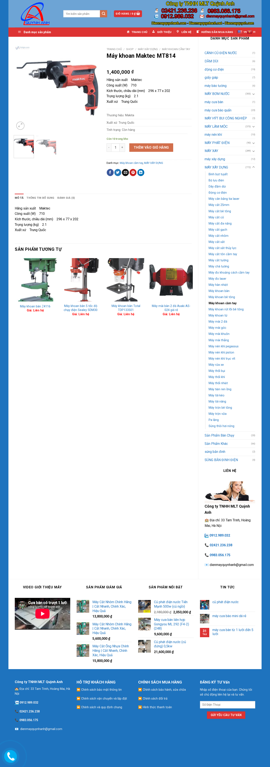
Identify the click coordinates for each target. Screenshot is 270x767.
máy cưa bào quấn (218, 110)
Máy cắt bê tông (220, 211)
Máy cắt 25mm (219, 205)
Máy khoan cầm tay (222, 303)
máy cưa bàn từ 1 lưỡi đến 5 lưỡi (232, 632)
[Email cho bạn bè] (125, 172)
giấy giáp (211, 77)
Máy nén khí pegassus (224, 346)
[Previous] (22, 88)
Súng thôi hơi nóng (221, 426)
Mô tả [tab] (19, 197)
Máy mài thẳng (219, 340)
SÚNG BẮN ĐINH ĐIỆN (221, 460)
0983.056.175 (220, 555)
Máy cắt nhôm (218, 236)
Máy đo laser (217, 279)
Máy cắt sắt (217, 242)
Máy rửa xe (216, 365)
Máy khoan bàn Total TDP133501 (126, 308)
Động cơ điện (218, 192)
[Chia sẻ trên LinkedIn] (140, 172)
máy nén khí (213, 135)
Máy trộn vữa (218, 414)
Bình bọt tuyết (218, 174)
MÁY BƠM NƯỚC (217, 94)
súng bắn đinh (215, 452)
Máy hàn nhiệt (218, 285)
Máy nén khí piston (221, 352)
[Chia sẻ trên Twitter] (117, 172)
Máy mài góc (217, 328)
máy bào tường (216, 86)
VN (245, 32)
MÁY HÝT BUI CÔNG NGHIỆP (226, 118)
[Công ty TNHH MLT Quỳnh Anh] (36, 14)
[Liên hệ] (10, 755)
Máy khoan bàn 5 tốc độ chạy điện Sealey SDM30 (80, 308)
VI (254, 32)
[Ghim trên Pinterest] (133, 172)
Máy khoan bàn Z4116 (35, 306)
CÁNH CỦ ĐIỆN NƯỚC (221, 53)
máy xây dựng (215, 159)
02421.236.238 (221, 545)
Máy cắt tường (218, 260)
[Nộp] (103, 13)
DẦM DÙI (211, 61)
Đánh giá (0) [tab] (66, 197)
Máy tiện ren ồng (220, 389)
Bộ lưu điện (216, 180)
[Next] (93, 88)
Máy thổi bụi (217, 371)
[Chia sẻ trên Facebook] (110, 172)
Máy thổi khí (217, 377)
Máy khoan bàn (219, 291)
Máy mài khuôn (219, 334)
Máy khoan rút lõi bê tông (226, 309)
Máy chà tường (219, 266)
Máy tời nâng (217, 401)
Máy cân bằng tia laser (224, 199)
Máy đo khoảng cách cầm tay (229, 272)
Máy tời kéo (216, 395)
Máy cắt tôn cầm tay (223, 254)
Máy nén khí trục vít (222, 358)
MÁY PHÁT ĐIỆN (217, 143)
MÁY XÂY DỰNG (216, 167)
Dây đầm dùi (217, 186)
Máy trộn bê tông (220, 408)
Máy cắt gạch (218, 229)
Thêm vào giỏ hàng (151, 147)
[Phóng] (20, 126)
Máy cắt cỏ (216, 217)
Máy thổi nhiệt (218, 383)
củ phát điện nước (225, 602)
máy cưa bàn (214, 102)
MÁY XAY (211, 151)
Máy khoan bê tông (222, 297)
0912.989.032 (219, 535)
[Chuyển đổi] (253, 93)
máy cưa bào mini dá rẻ (229, 616)
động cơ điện (214, 69)
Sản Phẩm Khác (216, 444)
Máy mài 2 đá (218, 321)
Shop (130, 49)
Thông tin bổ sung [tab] (40, 197)
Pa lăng (214, 420)
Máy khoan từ (218, 315)
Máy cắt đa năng (220, 223)
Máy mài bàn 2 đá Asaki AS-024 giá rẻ (171, 308)
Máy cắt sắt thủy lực (222, 248)
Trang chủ (114, 49)
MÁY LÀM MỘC (216, 127)
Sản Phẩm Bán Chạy (219, 435)
